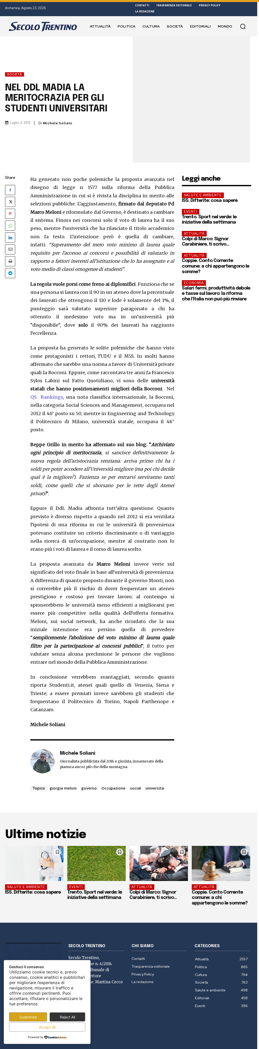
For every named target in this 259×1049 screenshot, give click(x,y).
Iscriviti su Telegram (129, 78)
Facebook (133, 90)
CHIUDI (200, 32)
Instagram (149, 90)
